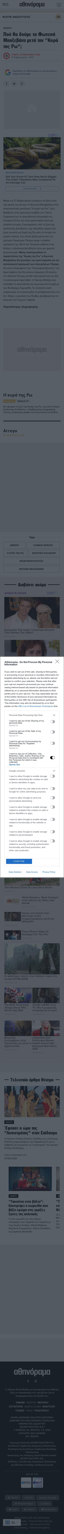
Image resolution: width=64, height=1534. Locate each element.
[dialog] (32, 767)
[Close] (58, 662)
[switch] (52, 721)
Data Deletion (15, 872)
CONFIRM (19, 861)
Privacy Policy (48, 872)
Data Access (32, 872)
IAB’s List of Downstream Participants (35, 706)
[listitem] (32, 715)
